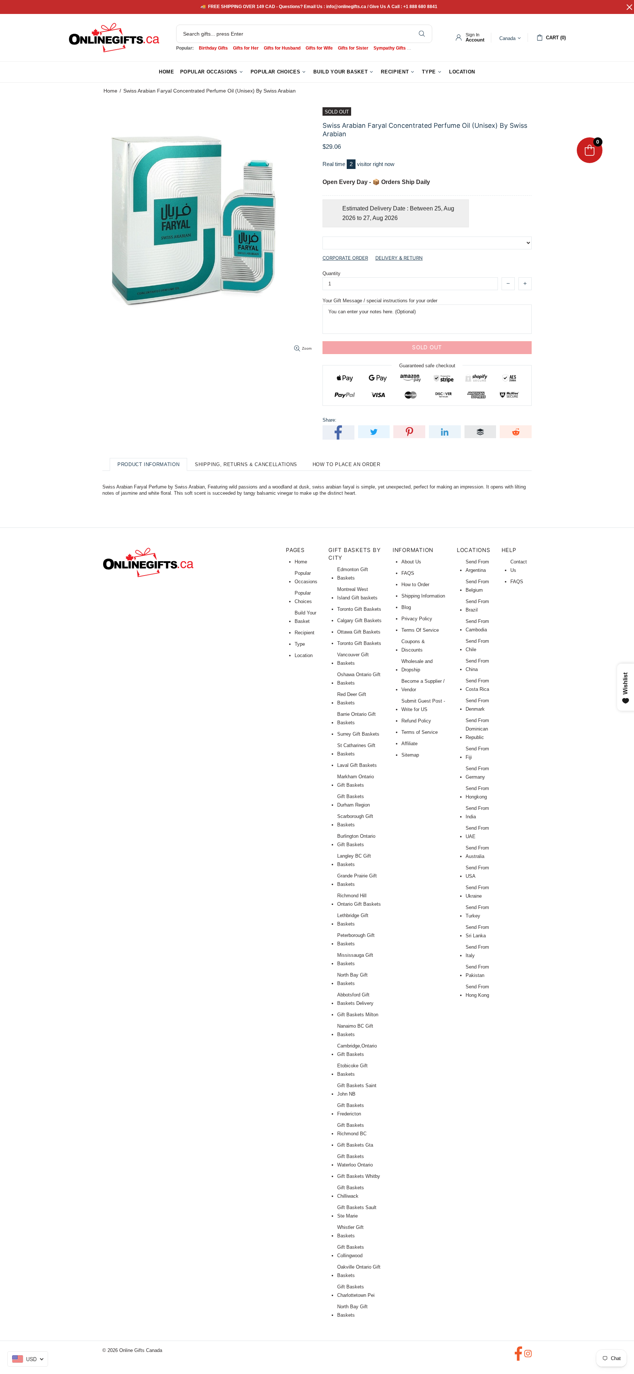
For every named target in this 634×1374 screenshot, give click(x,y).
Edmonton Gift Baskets (352, 574)
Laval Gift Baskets (357, 765)
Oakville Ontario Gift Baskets (358, 1271)
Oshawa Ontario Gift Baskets (358, 679)
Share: (329, 420)
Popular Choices (303, 597)
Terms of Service (419, 732)
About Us (411, 562)
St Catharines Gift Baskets (356, 750)
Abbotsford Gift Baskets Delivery (355, 999)
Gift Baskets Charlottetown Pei (356, 1291)
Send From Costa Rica (477, 685)
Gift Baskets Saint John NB (356, 1090)
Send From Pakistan (477, 971)
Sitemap (410, 755)
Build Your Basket (305, 617)
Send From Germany (477, 773)
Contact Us (518, 566)
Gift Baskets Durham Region (353, 801)
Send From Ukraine (477, 892)
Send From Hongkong (477, 793)
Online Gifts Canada (114, 37)
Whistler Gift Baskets (350, 1231)
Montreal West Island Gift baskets (357, 594)
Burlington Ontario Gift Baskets (356, 840)
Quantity (331, 273)
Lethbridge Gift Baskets (352, 920)
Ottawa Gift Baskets (358, 632)
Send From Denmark (477, 705)
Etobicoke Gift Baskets (352, 1070)
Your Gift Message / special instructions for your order (380, 300)
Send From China (477, 665)
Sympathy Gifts (390, 48)
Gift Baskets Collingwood (350, 1251)
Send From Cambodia (477, 625)
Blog (406, 607)
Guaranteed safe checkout (427, 365)
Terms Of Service (420, 630)
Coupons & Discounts (413, 646)
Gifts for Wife (319, 48)
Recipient (304, 632)
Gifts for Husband (282, 48)
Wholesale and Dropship (417, 665)
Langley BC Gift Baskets (354, 860)
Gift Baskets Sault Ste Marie (356, 1212)
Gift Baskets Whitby (358, 1176)
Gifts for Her (246, 48)
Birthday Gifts (213, 48)
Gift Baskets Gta (355, 1145)
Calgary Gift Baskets (359, 620)
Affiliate (409, 743)
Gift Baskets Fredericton (350, 1110)
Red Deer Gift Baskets (351, 699)
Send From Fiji (477, 753)
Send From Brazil (477, 606)
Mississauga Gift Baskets (355, 959)
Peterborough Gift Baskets (356, 939)
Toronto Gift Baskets (359, 609)
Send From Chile (477, 645)
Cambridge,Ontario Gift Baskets (357, 1050)
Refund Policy (416, 721)
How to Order (415, 584)
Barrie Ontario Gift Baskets (356, 718)
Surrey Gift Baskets (358, 734)
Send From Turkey (477, 912)
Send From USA (477, 872)
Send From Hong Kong (477, 991)
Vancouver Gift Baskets (353, 659)
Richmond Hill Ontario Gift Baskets (359, 900)
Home (110, 90)
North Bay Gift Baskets (352, 979)
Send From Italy (477, 951)
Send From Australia (477, 852)
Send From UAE (477, 832)
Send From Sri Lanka (477, 931)
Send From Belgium (477, 586)
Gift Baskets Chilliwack (350, 1192)
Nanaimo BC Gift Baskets (355, 1030)
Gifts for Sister (353, 48)
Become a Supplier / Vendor (423, 685)
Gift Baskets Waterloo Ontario (355, 1161)
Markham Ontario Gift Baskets (355, 781)
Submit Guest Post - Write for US (423, 705)
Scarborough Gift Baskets (355, 820)
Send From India (477, 812)
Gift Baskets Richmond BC (352, 1129)
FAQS (407, 573)
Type (300, 644)
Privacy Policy (416, 618)
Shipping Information (423, 596)
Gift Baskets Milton (357, 1014)
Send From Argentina (477, 566)
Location (304, 655)
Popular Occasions (306, 577)
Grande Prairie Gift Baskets (357, 880)
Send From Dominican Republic (477, 729)
